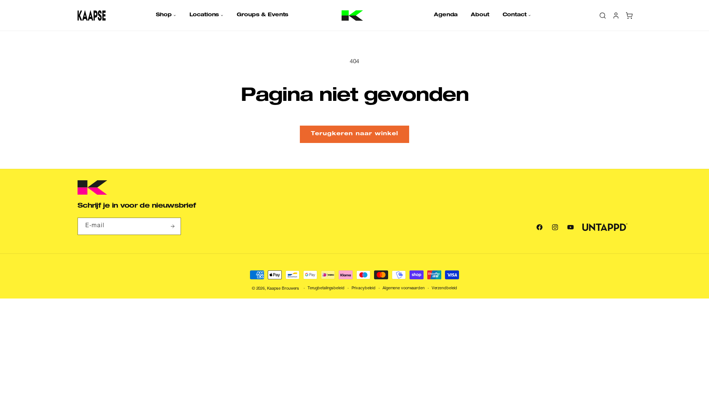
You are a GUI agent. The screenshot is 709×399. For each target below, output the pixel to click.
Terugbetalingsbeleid (326, 288)
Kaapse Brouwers (283, 289)
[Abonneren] (172, 226)
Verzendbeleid (445, 288)
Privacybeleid (364, 288)
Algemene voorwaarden (404, 288)
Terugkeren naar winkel (354, 134)
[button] (166, 15)
